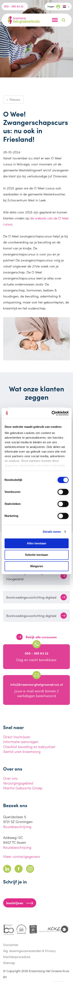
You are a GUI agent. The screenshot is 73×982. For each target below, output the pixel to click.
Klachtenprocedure (16, 957)
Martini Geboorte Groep (22, 787)
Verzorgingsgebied (18, 783)
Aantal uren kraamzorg (21, 751)
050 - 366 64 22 (13, 6)
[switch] (63, 492)
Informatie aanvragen (20, 741)
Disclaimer (10, 944)
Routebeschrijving (17, 826)
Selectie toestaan (36, 554)
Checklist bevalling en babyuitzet (29, 746)
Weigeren (36, 566)
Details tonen (52, 531)
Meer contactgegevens (21, 856)
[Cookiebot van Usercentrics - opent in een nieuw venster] (52, 413)
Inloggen (50, 6)
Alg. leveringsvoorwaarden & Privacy (29, 950)
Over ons (10, 778)
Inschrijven (14, 902)
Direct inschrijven (16, 736)
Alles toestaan (36, 543)
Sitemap (9, 963)
